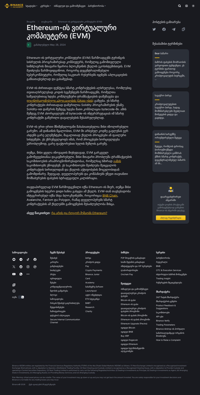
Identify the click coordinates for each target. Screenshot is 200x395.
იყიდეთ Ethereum (129, 344)
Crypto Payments (93, 270)
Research (89, 307)
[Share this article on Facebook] (164, 29)
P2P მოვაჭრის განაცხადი (133, 258)
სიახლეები (55, 270)
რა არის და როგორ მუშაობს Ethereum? (79, 213)
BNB (158, 266)
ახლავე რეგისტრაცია (170, 217)
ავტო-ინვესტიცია (93, 295)
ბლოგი (53, 295)
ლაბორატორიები (129, 270)
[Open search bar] (178, 6)
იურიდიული (56, 278)
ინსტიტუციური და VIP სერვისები (136, 266)
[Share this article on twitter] (154, 29)
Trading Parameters (165, 324)
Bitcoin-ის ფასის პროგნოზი (134, 315)
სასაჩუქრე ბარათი (94, 286)
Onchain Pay (127, 274)
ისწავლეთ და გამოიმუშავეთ (134, 289)
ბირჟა (88, 258)
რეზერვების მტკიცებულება (169, 282)
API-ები (159, 316)
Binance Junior (92, 274)
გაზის (117, 161)
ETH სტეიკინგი (92, 299)
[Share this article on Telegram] (173, 29)
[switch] (21, 297)
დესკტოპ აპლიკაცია (60, 315)
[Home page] (14, 6)
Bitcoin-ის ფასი (128, 300)
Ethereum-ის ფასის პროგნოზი (135, 319)
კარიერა (54, 262)
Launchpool (90, 290)
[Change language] (186, 6)
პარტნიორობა (163, 258)
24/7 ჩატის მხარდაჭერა (167, 297)
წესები (53, 282)
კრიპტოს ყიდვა (92, 262)
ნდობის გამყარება (59, 290)
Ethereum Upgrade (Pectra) (134, 323)
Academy (89, 282)
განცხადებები (56, 266)
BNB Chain (109, 195)
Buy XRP (125, 336)
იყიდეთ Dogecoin (129, 340)
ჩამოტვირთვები (57, 311)
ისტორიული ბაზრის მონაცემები (171, 274)
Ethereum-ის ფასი (129, 304)
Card (87, 278)
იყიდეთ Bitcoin (128, 327)
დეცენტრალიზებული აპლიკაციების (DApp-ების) (60, 100)
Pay (87, 266)
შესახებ (53, 258)
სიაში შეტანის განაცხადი (133, 262)
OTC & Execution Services (168, 270)
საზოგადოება (56, 299)
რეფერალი (161, 262)
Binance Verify (163, 320)
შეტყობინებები (57, 307)
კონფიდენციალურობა (61, 286)
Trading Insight (163, 278)
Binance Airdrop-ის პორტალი (170, 329)
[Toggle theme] (193, 6)
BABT (88, 303)
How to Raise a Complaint (168, 340)
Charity (88, 311)
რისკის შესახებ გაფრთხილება (65, 303)
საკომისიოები (163, 312)
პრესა (53, 274)
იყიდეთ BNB (127, 332)
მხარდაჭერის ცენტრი (166, 301)
